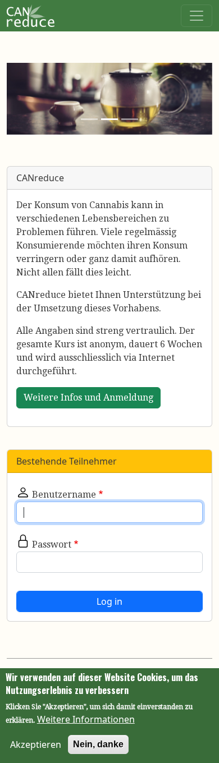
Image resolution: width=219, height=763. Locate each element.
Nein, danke (98, 744)
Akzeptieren (35, 744)
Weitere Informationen (86, 719)
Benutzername (64, 494)
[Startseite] (30, 13)
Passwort (51, 544)
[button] (22, 99)
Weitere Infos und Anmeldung (88, 397)
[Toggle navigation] (196, 15)
